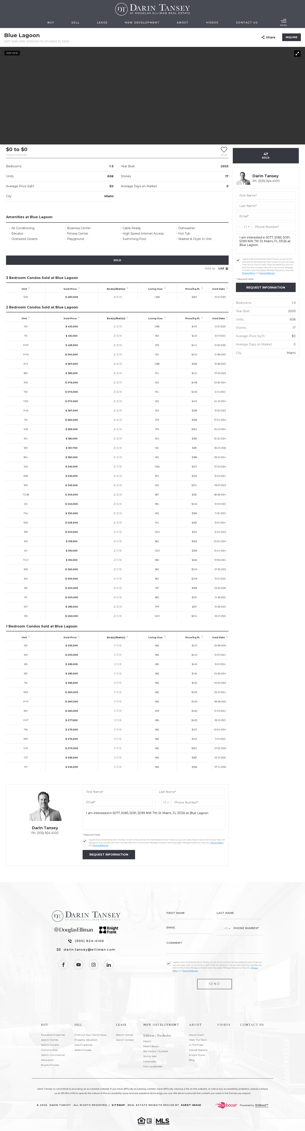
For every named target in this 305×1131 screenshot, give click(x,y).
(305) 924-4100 (89, 941)
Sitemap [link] (118, 1105)
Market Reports (198, 1050)
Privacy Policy (217, 842)
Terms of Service (100, 845)
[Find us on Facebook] (63, 965)
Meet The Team (198, 1039)
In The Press (196, 1044)
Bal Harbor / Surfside (155, 1051)
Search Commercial (53, 1055)
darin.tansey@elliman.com (89, 949)
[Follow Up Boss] (85, 841)
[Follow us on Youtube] (78, 965)
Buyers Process (50, 1065)
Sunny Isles (149, 1056)
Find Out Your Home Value (90, 1034)
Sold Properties (83, 1044)
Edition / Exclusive (157, 1035)
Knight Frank (197, 1055)
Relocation (47, 1060)
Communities (49, 1050)
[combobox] (163, 802)
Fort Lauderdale (152, 1066)
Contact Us (247, 22)
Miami (147, 1041)
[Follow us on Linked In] (109, 965)
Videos (212, 22)
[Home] (152, 9)
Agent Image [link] (191, 1105)
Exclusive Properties (53, 1034)
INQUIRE (291, 37)
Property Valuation (85, 1039)
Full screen (297, 53)
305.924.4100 (68, 1093)
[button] (224, 151)
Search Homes (49, 1039)
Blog (192, 1060)
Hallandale (149, 1061)
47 (266, 155)
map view (12, 53)
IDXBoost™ (261, 1105)
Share (270, 37)
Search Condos (50, 1044)
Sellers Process (82, 1050)
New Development (142, 22)
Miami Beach (151, 1046)
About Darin (196, 1034)
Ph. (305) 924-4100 (45, 833)
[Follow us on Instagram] (94, 965)
